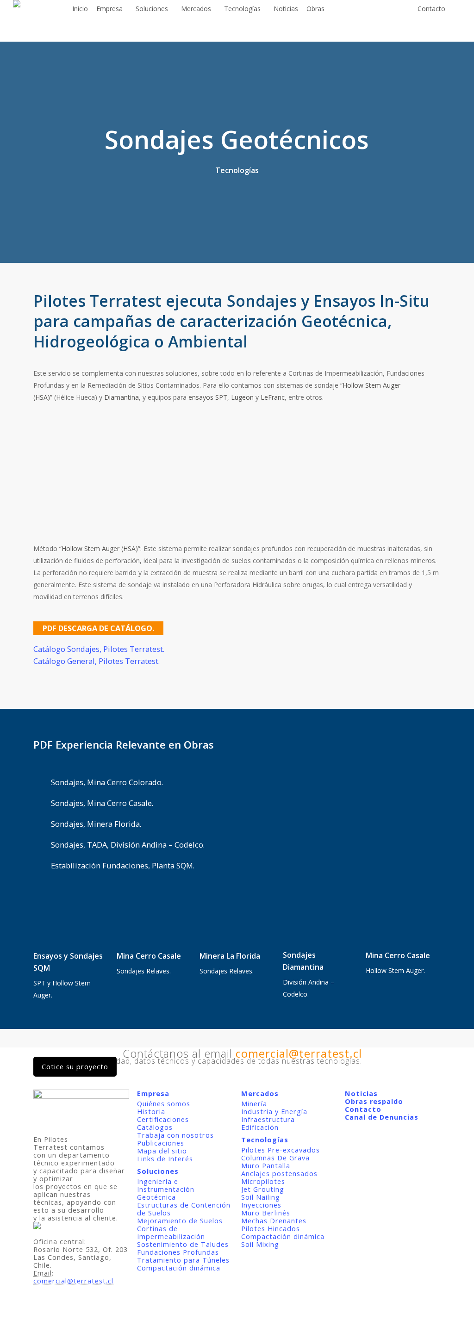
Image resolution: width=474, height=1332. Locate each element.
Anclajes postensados (279, 1173)
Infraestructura (268, 1119)
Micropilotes (263, 1181)
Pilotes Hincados (270, 1228)
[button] (98, 628)
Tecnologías (264, 1139)
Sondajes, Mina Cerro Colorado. (107, 782)
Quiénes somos (163, 1103)
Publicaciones (160, 1143)
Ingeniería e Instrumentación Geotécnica (165, 1189)
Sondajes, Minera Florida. (96, 823)
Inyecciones (261, 1205)
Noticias (361, 1093)
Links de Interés (165, 1158)
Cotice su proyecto (75, 1066)
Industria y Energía (274, 1111)
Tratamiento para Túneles (183, 1260)
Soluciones (158, 1171)
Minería (254, 1103)
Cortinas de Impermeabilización (171, 1232)
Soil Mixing (260, 1244)
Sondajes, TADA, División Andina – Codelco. (128, 844)
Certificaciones (163, 1119)
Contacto (363, 1109)
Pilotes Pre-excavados (280, 1150)
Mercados (260, 1093)
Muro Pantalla (265, 1165)
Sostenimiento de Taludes (183, 1244)
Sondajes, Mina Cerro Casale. (102, 803)
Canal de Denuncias (381, 1117)
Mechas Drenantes (273, 1220)
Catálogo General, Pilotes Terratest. (96, 661)
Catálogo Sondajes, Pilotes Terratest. (98, 649)
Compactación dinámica (178, 1268)
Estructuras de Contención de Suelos (184, 1209)
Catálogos (155, 1127)
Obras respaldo (374, 1101)
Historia (151, 1111)
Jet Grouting (262, 1189)
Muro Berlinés (265, 1212)
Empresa (153, 1093)
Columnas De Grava (275, 1157)
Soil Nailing (260, 1197)
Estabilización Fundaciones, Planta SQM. (122, 865)
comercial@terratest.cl (73, 1280)
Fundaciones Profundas (178, 1252)
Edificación (260, 1127)
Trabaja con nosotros (175, 1135)
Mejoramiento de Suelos (180, 1220)
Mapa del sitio (162, 1150)
